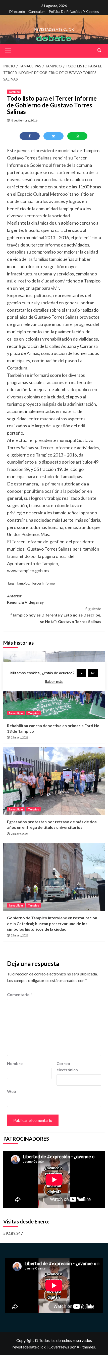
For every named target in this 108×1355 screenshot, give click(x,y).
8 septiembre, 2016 (24, 120)
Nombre (15, 1063)
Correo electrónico (67, 1066)
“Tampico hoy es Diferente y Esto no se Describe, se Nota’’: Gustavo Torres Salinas (55, 615)
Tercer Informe (43, 583)
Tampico (14, 91)
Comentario (19, 994)
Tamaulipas (16, 713)
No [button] (93, 673)
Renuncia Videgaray (25, 599)
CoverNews (58, 1346)
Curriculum (36, 11)
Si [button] (81, 673)
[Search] (99, 50)
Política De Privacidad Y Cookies (74, 11)
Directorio (17, 11)
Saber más (54, 681)
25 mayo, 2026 (19, 737)
